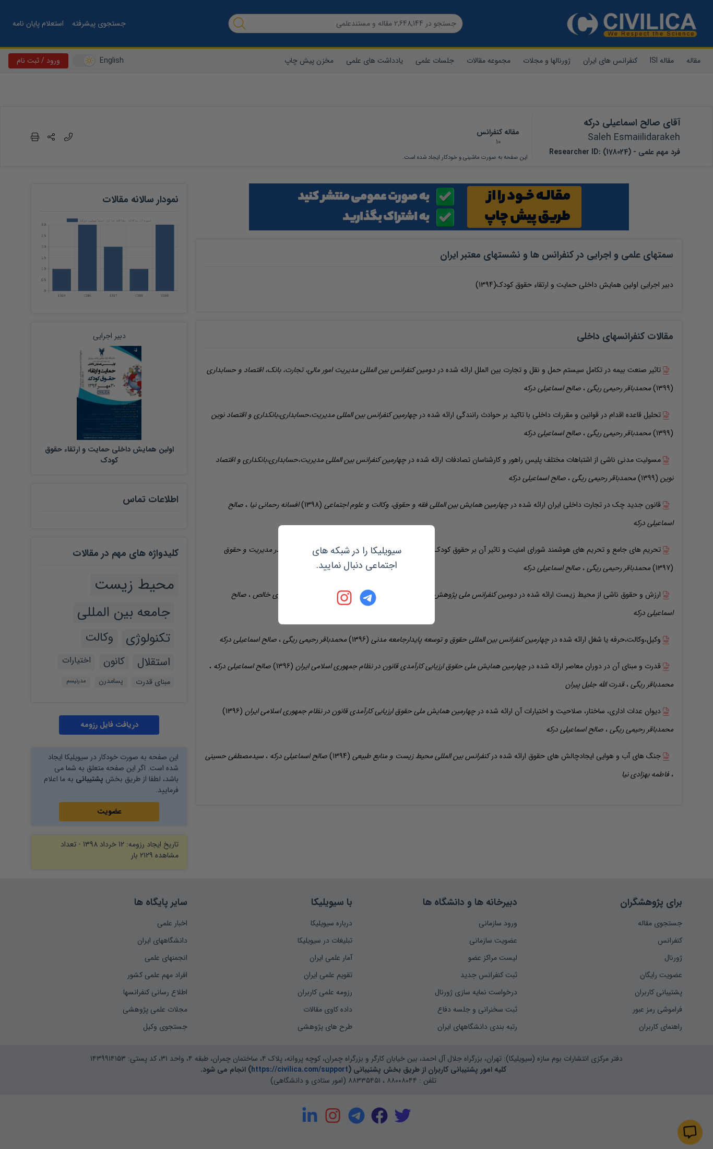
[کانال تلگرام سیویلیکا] (368, 597)
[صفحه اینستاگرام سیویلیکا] (345, 597)
